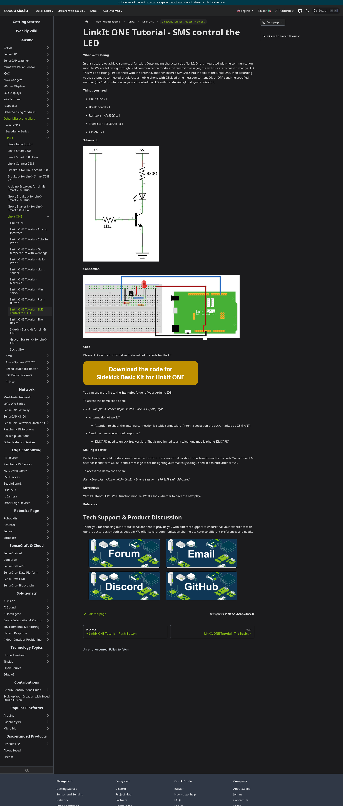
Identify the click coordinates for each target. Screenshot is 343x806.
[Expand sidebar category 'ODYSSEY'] (48, 490)
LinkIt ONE (17, 223)
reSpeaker (11, 106)
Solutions (25, 593)
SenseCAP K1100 (15, 416)
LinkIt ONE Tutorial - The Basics (26, 321)
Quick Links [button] (43, 11)
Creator (151, 2)
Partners (121, 800)
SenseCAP (10, 54)
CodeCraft (10, 560)
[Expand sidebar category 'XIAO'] (48, 73)
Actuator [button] (9, 525)
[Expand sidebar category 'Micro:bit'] (48, 728)
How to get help (185, 794)
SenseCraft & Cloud (27, 545)
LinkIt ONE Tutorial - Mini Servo (27, 291)
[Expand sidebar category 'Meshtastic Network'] (48, 397)
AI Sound (10, 607)
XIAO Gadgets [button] (13, 80)
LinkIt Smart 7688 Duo (23, 157)
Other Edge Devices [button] (17, 503)
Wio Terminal (12, 99)
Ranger (161, 2)
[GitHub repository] (300, 11)
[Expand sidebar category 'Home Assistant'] (48, 655)
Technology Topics (27, 647)
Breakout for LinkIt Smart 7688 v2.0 (28, 178)
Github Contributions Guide (22, 690)
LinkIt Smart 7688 (19, 151)
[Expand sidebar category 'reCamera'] (48, 496)
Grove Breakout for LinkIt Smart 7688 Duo (25, 198)
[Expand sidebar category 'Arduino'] (48, 715)
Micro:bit (10, 728)
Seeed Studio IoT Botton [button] (22, 369)
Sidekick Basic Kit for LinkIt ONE (28, 331)
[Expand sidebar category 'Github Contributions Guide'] (48, 690)
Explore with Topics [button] (70, 11)
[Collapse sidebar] (27, 770)
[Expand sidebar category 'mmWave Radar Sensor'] (48, 67)
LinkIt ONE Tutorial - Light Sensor (27, 271)
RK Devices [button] (11, 458)
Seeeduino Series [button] (17, 131)
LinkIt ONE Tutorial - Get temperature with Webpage (29, 251)
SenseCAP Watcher (16, 61)
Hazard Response (15, 633)
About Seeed (12, 750)
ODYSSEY (10, 490)
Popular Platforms (26, 707)
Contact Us (240, 800)
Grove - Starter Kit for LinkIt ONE (28, 341)
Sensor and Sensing (69, 794)
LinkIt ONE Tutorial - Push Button (27, 301)
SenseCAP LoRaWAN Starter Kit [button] (24, 423)
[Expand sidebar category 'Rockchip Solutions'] (48, 436)
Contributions (26, 682)
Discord (120, 789)
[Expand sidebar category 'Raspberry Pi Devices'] (48, 464)
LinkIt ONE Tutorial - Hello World (27, 261)
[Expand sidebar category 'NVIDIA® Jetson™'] (48, 471)
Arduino (9, 716)
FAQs (177, 800)
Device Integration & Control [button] (23, 620)
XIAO (7, 73)
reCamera (10, 496)
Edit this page (97, 614)
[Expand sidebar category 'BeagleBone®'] (48, 483)
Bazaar (179, 789)
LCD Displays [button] (12, 93)
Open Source (12, 668)
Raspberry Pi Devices (18, 464)
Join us (237, 794)
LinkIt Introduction (20, 144)
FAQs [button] (93, 11)
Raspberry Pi (12, 722)
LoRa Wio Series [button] (14, 404)
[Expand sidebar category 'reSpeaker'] (48, 106)
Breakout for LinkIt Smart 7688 (28, 170)
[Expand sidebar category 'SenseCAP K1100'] (48, 416)
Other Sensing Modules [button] (20, 112)
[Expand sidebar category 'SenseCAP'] (48, 54)
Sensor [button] (8, 531)
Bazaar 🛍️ (264, 11)
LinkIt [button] (9, 138)
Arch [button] (9, 356)
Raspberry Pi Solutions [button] (19, 429)
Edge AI (9, 674)
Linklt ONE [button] (15, 216)
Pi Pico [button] (10, 382)
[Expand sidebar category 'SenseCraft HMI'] (48, 579)
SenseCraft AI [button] (13, 553)
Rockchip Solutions (16, 436)
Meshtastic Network (17, 397)
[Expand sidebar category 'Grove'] (48, 48)
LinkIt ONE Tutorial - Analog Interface (28, 231)
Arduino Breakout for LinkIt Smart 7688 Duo (26, 188)
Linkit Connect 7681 (21, 164)
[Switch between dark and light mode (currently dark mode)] (307, 11)
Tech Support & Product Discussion (281, 36)
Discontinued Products (26, 736)
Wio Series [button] (13, 125)
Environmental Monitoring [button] (21, 627)
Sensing (27, 40)
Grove (8, 48)
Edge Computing (26, 450)
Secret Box (17, 349)
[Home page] (86, 21)
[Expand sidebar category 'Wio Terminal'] (48, 99)
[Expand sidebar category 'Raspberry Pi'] (48, 722)
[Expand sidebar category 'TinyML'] (48, 661)
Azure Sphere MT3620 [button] (20, 362)
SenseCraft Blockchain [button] (19, 585)
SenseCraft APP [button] (14, 566)
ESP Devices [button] (12, 477)
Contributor (176, 2)
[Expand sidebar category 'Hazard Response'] (48, 633)
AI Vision (9, 601)
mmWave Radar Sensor (19, 67)
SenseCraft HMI (14, 579)
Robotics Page (26, 510)
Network (26, 389)
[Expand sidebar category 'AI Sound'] (48, 607)
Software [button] (10, 538)
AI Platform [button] (283, 11)
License (9, 757)
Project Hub (123, 794)
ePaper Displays (14, 86)
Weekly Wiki (26, 30)
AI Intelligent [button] (12, 614)
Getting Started (27, 21)
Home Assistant (14, 655)
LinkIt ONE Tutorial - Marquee (23, 281)
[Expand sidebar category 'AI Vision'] (48, 601)
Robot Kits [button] (11, 518)
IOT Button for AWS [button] (19, 375)
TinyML (8, 662)
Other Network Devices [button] (19, 442)
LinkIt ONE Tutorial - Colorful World (29, 241)
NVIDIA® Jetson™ (15, 471)
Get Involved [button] (111, 11)
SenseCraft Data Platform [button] (21, 573)
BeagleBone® (13, 483)
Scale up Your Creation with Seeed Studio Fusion (27, 698)
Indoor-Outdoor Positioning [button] (23, 640)
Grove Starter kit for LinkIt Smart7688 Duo (25, 208)
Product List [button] (12, 744)
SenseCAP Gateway (16, 410)
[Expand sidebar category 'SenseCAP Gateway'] (48, 410)
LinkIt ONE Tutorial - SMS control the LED (27, 311)
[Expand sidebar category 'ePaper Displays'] (48, 86)
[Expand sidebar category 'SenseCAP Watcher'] (48, 60)
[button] (245, 11)
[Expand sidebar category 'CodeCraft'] (48, 560)
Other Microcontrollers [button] (19, 118)
